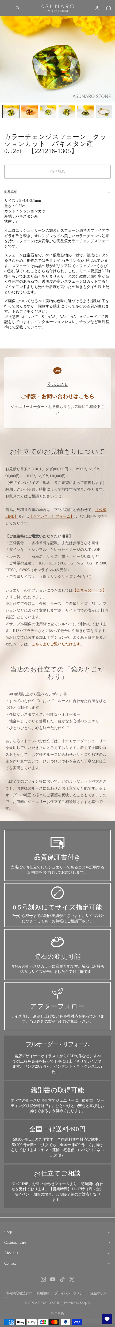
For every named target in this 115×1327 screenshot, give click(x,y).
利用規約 (43, 1293)
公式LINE (20, 1184)
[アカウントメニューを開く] (97, 8)
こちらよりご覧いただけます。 (58, 644)
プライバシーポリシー (70, 1293)
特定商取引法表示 (19, 1293)
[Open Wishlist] (107, 1319)
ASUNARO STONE (48, 1303)
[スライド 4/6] (67, 111)
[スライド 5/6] (85, 111)
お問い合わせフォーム (51, 1184)
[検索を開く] (18, 8)
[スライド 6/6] (104, 111)
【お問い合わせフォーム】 (51, 516)
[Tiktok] (62, 1279)
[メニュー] (6, 8)
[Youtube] (52, 1279)
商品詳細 (10, 192)
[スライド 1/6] (11, 111)
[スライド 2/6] (29, 111)
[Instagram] (43, 1279)
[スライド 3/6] (48, 111)
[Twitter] (71, 1279)
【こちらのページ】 (89, 590)
